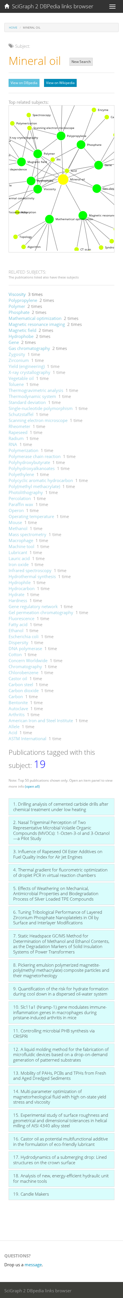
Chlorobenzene (23, 672)
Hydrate (16, 594)
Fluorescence (21, 618)
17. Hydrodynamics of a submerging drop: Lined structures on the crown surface (60, 1159)
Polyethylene (21, 474)
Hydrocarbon (22, 588)
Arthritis (17, 714)
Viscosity (17, 294)
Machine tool (21, 546)
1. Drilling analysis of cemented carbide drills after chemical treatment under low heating (60, 806)
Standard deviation (27, 402)
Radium (16, 438)
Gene (14, 342)
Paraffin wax (21, 504)
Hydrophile (20, 582)
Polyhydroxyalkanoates (32, 468)
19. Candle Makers (31, 1194)
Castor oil (18, 678)
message (33, 1264)
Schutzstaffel (21, 414)
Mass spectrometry (27, 534)
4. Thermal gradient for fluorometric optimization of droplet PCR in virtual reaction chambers (60, 872)
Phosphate (19, 312)
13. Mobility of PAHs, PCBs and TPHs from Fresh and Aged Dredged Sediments (59, 1075)
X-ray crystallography (29, 372)
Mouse (15, 522)
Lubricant (18, 552)
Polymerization (23, 450)
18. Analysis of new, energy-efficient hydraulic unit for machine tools (61, 1178)
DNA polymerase (25, 648)
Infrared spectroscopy (30, 570)
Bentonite (18, 702)
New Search (81, 61)
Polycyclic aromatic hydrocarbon (41, 480)
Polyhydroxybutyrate (29, 462)
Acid (13, 732)
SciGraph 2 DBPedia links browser (51, 6)
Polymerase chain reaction (35, 456)
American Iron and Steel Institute (41, 720)
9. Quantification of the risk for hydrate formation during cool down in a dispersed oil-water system (60, 991)
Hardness (18, 600)
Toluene (16, 384)
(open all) (32, 786)
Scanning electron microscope (38, 420)
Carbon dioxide (24, 690)
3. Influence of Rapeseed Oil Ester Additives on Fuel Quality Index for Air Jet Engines (57, 854)
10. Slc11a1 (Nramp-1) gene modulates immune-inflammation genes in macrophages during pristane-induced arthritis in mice (60, 1012)
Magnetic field (22, 330)
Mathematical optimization (35, 318)
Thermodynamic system (32, 396)
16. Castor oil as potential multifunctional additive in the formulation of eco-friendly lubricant (60, 1141)
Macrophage (21, 540)
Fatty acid (18, 624)
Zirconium (19, 360)
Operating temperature (31, 516)
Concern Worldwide (28, 660)
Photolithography (26, 492)
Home (13, 27)
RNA (13, 444)
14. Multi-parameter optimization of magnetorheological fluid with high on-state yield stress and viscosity (59, 1096)
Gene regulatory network (33, 606)
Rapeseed (18, 432)
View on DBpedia (24, 82)
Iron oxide (19, 564)
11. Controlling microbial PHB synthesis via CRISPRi (54, 1033)
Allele (14, 726)
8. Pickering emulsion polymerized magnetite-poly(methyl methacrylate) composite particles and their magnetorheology (61, 970)
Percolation (20, 498)
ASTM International (27, 738)
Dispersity (18, 642)
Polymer (17, 306)
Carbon (16, 696)
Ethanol (16, 630)
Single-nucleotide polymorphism (41, 408)
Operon (16, 510)
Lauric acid (19, 558)
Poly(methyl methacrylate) (34, 486)
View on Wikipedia (60, 82)
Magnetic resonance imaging (37, 324)
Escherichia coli (24, 636)
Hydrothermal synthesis (32, 576)
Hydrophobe (21, 336)
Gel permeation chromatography (41, 612)
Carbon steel (21, 684)
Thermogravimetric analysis (36, 390)
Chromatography (25, 666)
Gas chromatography (29, 348)
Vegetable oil (21, 378)
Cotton (15, 654)
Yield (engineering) (27, 366)
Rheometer (19, 426)
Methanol (18, 528)
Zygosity (17, 354)
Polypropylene (23, 300)
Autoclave (18, 708)
